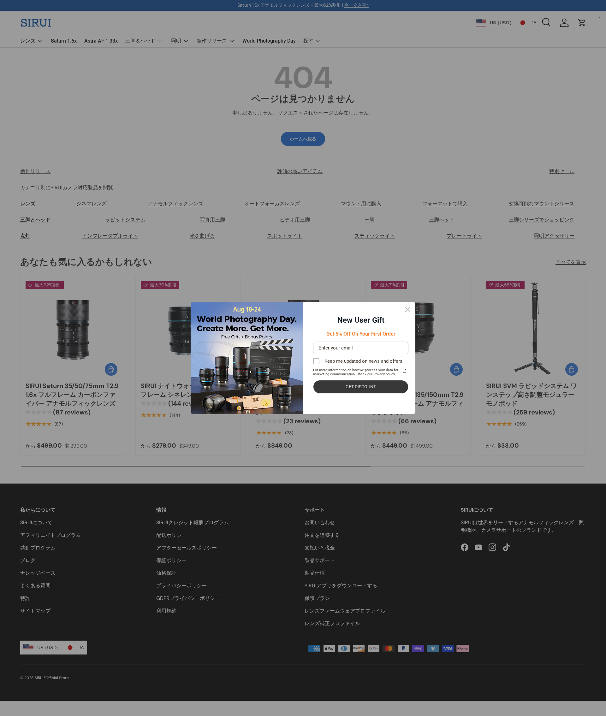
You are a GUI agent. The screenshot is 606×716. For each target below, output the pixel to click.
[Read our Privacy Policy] (404, 371)
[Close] (407, 309)
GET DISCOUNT (361, 386)
